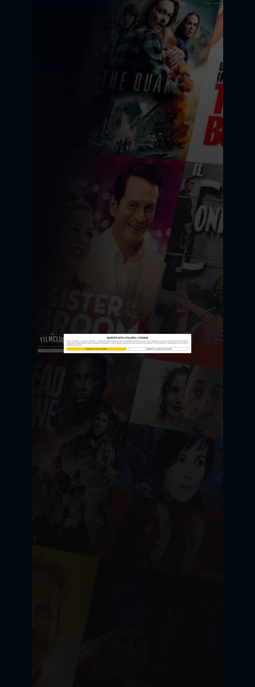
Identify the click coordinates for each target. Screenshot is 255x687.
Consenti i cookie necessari (158, 349)
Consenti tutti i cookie (96, 349)
